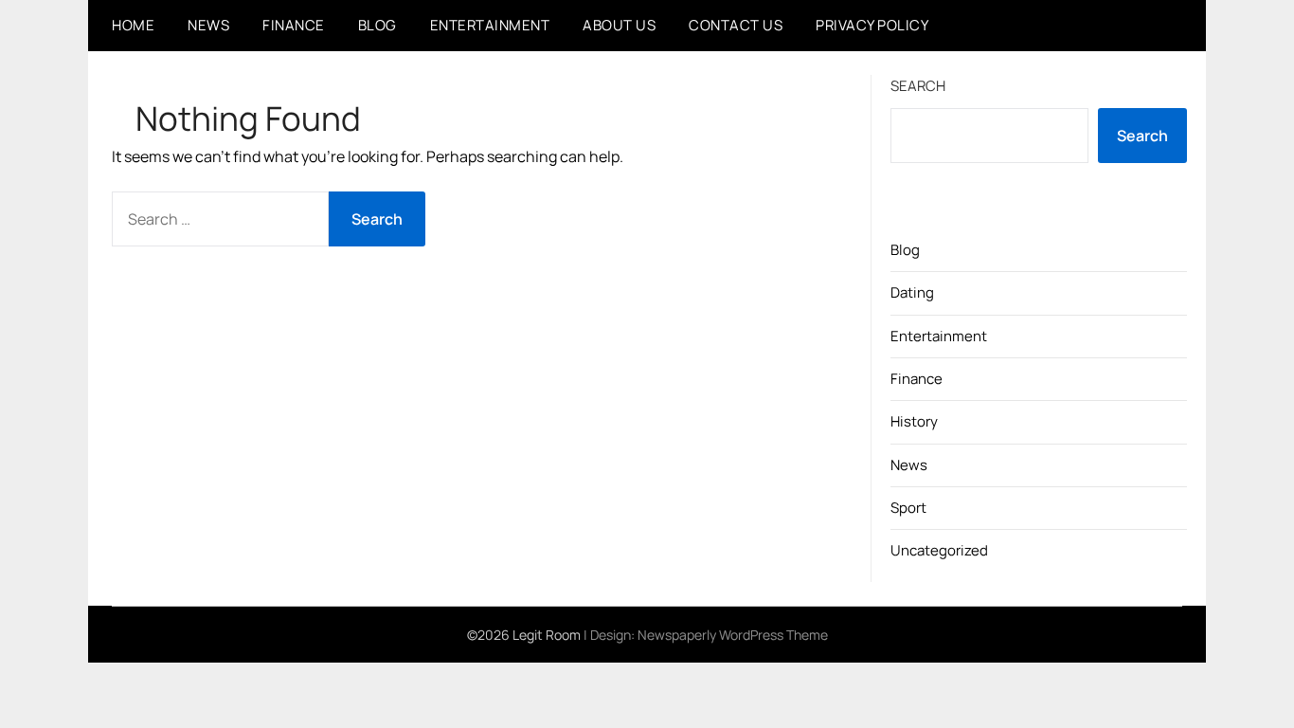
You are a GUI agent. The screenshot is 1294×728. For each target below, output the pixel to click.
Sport (908, 508)
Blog (377, 25)
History (914, 421)
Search (917, 86)
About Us (619, 25)
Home (133, 25)
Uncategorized (939, 550)
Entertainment (490, 25)
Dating (912, 292)
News (208, 25)
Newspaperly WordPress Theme (733, 635)
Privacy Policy (872, 25)
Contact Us (735, 25)
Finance (293, 25)
